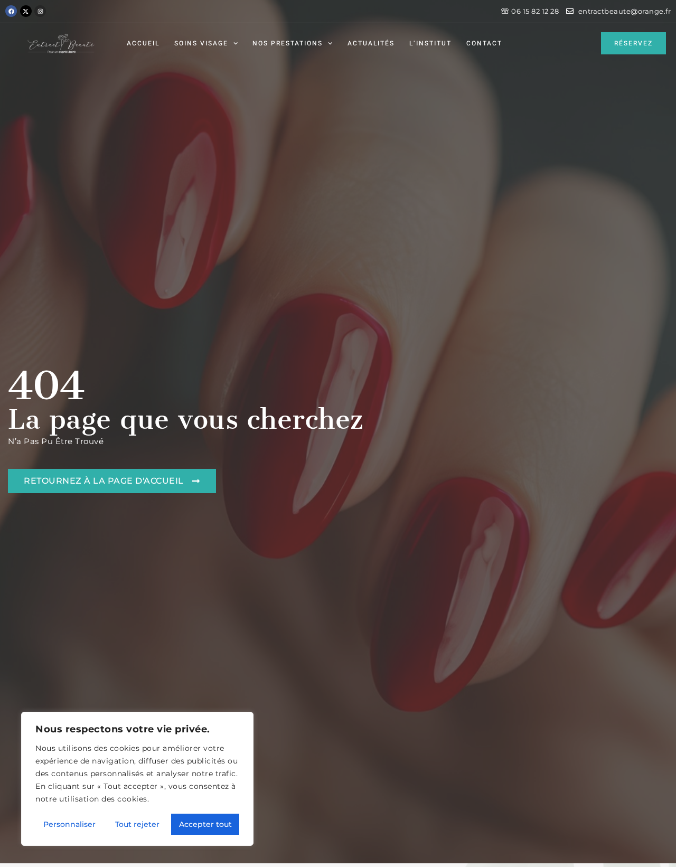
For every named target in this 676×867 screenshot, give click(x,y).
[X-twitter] (26, 11)
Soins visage (201, 43)
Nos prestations (287, 43)
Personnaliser (69, 824)
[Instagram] (40, 11)
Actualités (371, 43)
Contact (484, 43)
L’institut (430, 43)
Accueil (143, 43)
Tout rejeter (137, 824)
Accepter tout (205, 824)
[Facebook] (11, 11)
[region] (137, 779)
